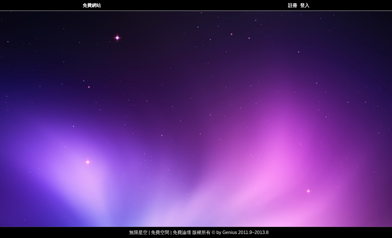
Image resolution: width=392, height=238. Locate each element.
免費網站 (92, 5)
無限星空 (138, 232)
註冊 (292, 5)
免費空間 (160, 232)
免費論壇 (182, 232)
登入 (304, 5)
